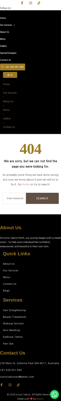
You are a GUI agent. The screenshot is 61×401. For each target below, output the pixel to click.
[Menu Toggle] (10, 75)
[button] (54, 394)
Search (42, 198)
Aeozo (40, 399)
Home (26, 184)
